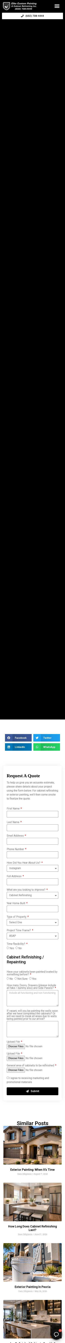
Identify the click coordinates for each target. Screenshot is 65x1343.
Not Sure (22, 978)
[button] (57, 6)
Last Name (13, 822)
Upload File (13, 1041)
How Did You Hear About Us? (24, 862)
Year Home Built (16, 903)
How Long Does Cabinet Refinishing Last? (32, 1228)
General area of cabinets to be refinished (31, 1065)
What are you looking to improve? (26, 889)
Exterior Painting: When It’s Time (32, 1169)
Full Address (14, 876)
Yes (12, 948)
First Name (13, 808)
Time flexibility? (16, 944)
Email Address (15, 835)
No (20, 948)
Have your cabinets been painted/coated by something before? (32, 973)
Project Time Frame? (19, 930)
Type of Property (17, 917)
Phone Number (16, 849)
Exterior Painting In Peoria (32, 1287)
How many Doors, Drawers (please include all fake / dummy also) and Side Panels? (31, 987)
